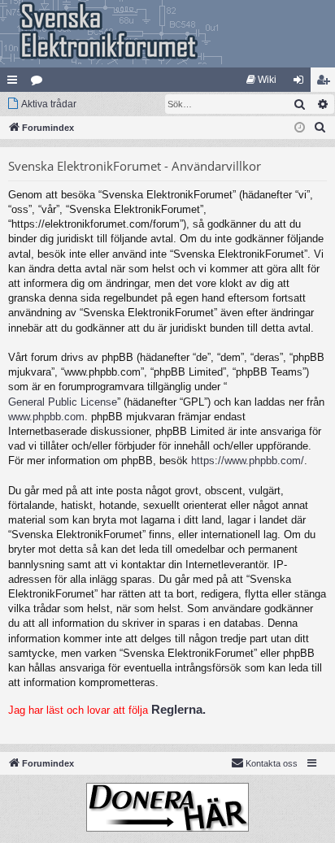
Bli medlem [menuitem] (326, 83)
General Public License (62, 402)
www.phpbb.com (46, 417)
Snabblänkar (15, 83)
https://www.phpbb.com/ (247, 460)
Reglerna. (178, 709)
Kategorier (40, 83)
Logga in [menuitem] (302, 83)
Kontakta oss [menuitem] (272, 763)
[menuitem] (261, 79)
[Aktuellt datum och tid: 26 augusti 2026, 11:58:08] (299, 128)
